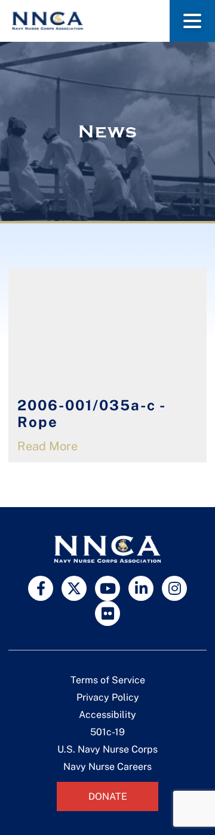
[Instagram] (174, 588)
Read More (47, 446)
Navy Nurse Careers (107, 766)
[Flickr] (107, 613)
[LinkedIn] (140, 588)
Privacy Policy (107, 697)
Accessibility (107, 714)
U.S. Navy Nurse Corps (107, 749)
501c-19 (107, 732)
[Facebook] (40, 588)
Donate (107, 796)
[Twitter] (74, 588)
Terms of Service (107, 680)
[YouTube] (107, 588)
